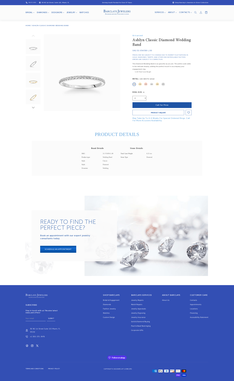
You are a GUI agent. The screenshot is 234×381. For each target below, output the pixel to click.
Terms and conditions (35, 369)
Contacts (193, 300)
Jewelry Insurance (138, 317)
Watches (106, 313)
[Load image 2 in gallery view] (33, 63)
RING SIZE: (138, 92)
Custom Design (109, 317)
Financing (194, 313)
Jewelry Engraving (138, 313)
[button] (29, 12)
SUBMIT (51, 318)
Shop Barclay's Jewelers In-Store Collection (191, 2)
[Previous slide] (33, 35)
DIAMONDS (42, 12)
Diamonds (107, 304)
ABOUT (171, 12)
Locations (194, 309)
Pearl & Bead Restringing (141, 326)
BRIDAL (29, 12)
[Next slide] (33, 107)
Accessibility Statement (199, 317)
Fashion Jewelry (109, 309)
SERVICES (159, 12)
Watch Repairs (136, 304)
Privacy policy (54, 369)
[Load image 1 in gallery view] (33, 46)
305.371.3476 (32, 2)
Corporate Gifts (137, 330)
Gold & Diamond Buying (140, 322)
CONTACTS (184, 12)
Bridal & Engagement (111, 300)
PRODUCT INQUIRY (158, 113)
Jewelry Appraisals (138, 309)
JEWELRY (71, 12)
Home (28, 25)
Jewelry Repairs (137, 300)
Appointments (195, 304)
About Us (165, 300)
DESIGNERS (56, 12)
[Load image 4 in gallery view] (33, 96)
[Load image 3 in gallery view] (33, 80)
